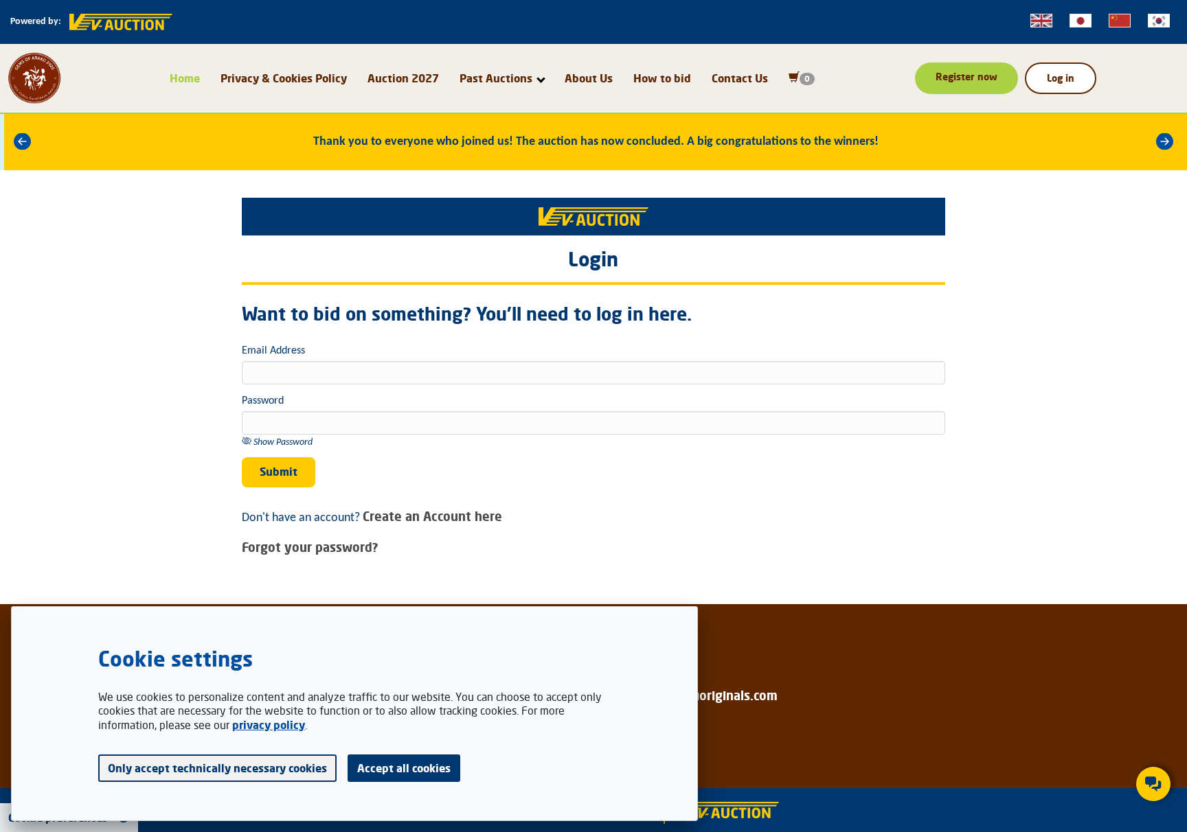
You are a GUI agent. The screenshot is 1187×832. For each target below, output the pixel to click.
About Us (589, 78)
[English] (1041, 20)
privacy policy (268, 725)
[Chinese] (1120, 20)
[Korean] (1159, 20)
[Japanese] (1081, 20)
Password (263, 400)
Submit (278, 471)
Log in (1060, 78)
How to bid (662, 78)
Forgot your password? (310, 547)
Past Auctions (496, 78)
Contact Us (740, 78)
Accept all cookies (404, 768)
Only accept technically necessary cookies (217, 768)
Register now (966, 76)
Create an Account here (432, 516)
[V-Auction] (727, 810)
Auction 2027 (403, 78)
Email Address (273, 350)
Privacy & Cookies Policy (284, 78)
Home (185, 78)
